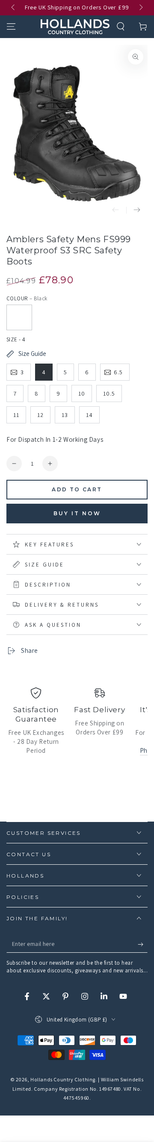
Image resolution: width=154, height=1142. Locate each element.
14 (89, 415)
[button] (121, 26)
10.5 (109, 393)
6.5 (118, 372)
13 (65, 415)
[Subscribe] (143, 944)
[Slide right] (140, 7)
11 (16, 415)
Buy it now (77, 513)
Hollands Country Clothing (62, 1079)
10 (81, 393)
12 (40, 415)
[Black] (19, 317)
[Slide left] (13, 7)
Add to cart (77, 489)
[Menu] (11, 26)
